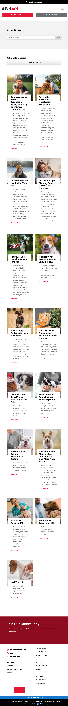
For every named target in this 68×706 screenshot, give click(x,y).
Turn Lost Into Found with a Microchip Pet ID (47, 397)
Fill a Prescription (41, 679)
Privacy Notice (39, 701)
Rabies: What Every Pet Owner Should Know (47, 259)
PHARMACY (40, 677)
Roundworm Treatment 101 (46, 522)
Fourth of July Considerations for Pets (19, 259)
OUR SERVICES (41, 649)
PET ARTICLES (40, 663)
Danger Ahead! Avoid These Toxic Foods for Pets (19, 398)
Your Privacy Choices (31, 704)
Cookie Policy (49, 701)
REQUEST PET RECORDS (18, 649)
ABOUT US (10, 663)
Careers (9, 673)
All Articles (39, 669)
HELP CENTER (15, 657)
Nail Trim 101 (17, 582)
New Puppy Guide (41, 665)
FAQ (11, 653)
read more (14, 149)
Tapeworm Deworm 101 (17, 522)
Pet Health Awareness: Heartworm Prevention (45, 101)
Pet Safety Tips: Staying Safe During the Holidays (47, 184)
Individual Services (41, 652)
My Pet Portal (51, 15)
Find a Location (17, 15)
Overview (10, 665)
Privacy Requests (46, 704)
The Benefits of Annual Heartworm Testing (18, 455)
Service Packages (41, 655)
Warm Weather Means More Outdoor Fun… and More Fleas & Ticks (47, 456)
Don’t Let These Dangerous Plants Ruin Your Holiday (47, 334)
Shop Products (40, 683)
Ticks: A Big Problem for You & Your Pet (19, 333)
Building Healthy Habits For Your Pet (20, 183)
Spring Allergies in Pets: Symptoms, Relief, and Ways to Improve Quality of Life (20, 103)
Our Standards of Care (14, 669)
